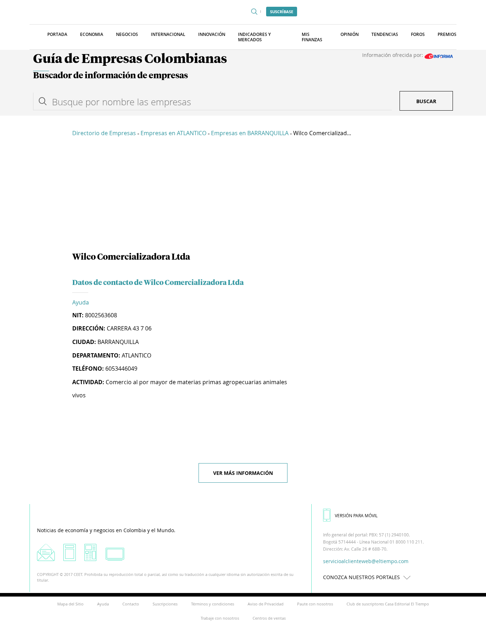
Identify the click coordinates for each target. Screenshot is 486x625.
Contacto (130, 604)
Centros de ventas (269, 618)
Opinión (349, 34)
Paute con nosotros (315, 604)
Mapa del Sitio (70, 604)
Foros (418, 34)
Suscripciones (165, 604)
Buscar (426, 101)
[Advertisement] (243, 195)
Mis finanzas (312, 37)
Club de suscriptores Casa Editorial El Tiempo (388, 604)
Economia (91, 34)
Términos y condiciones (212, 604)
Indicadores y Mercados (254, 37)
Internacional (168, 34)
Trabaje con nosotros (220, 618)
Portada (57, 34)
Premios (447, 34)
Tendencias (384, 34)
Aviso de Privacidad (266, 604)
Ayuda (80, 302)
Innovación (211, 34)
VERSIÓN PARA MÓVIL (356, 515)
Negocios (127, 34)
